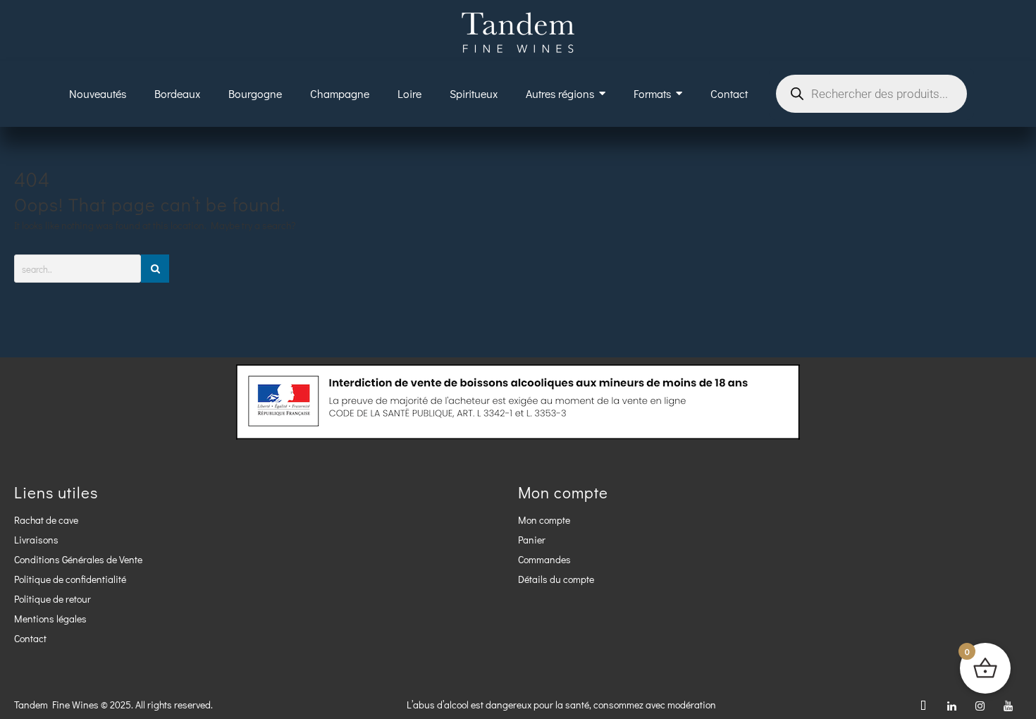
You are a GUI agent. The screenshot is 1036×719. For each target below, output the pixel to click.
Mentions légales (50, 618)
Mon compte (544, 520)
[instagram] (979, 704)
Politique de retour (52, 599)
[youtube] (1007, 704)
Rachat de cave (46, 520)
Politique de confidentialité (70, 579)
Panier (531, 539)
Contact (30, 638)
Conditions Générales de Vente (78, 559)
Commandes (544, 559)
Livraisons (36, 539)
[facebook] (923, 704)
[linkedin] (951, 704)
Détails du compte (556, 579)
